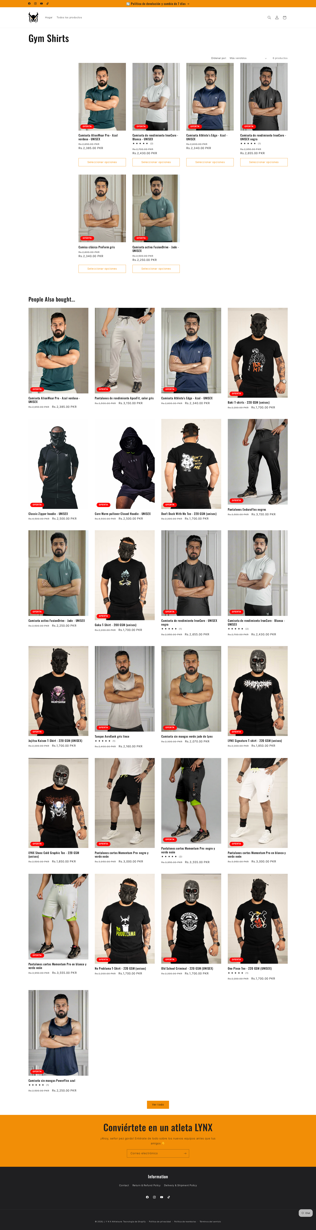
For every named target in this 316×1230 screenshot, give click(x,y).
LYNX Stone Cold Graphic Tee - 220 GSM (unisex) (53, 854)
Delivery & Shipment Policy (180, 1185)
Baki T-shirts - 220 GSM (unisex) (249, 402)
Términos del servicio (210, 1221)
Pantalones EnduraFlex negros (247, 509)
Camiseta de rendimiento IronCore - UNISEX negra (263, 137)
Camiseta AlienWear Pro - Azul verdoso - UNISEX (98, 137)
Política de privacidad (160, 1221)
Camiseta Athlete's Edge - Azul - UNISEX (207, 137)
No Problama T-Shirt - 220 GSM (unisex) (120, 968)
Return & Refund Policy (146, 1185)
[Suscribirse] (185, 1153)
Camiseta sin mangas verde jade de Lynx (187, 736)
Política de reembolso (185, 1221)
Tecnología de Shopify (134, 1221)
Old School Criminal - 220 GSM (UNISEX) (187, 968)
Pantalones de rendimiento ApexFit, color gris (124, 398)
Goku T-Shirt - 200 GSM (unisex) (115, 625)
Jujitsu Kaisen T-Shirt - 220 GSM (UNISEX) (55, 740)
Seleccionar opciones (102, 162)
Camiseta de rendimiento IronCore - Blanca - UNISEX (155, 137)
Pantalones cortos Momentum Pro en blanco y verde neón (257, 854)
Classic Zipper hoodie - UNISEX (48, 513)
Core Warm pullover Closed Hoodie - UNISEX (123, 513)
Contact (124, 1185)
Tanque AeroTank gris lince (112, 736)
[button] (269, 17)
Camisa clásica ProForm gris (97, 247)
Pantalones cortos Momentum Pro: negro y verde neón (122, 854)
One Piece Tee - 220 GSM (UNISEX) (250, 968)
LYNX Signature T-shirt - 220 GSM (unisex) (255, 740)
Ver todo (158, 1104)
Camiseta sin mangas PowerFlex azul (52, 1080)
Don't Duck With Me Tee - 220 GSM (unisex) (188, 513)
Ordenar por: (218, 58)
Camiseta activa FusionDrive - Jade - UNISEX (155, 249)
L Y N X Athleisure (113, 1221)
